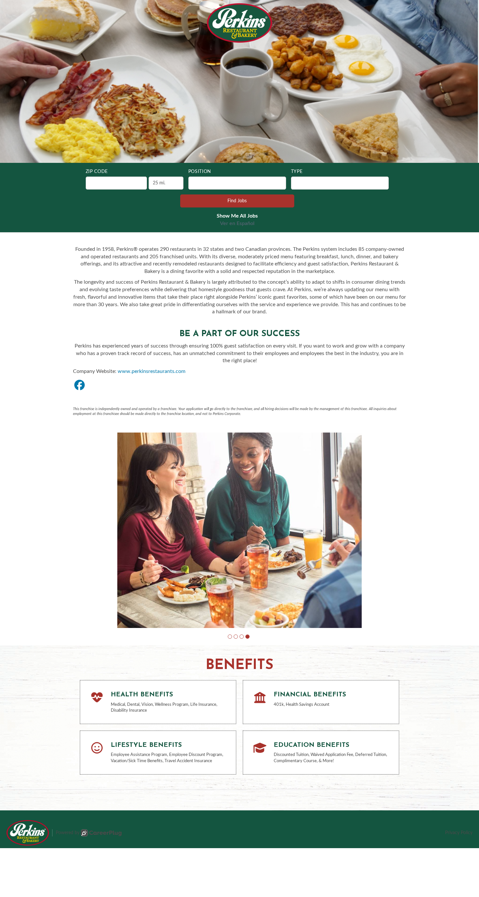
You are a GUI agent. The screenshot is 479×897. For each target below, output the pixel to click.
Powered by (68, 800)
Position (199, 171)
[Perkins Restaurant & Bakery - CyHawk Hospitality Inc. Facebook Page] (79, 385)
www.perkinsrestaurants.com (151, 371)
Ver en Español (237, 223)
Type (297, 171)
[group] (239, 514)
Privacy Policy (458, 800)
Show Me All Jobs (237, 216)
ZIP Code (97, 171)
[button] (230, 604)
